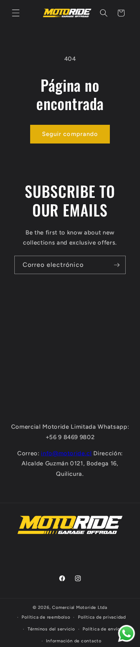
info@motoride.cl (66, 453)
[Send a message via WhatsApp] (126, 633)
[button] (15, 13)
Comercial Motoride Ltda (79, 607)
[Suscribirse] (116, 265)
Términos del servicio (51, 629)
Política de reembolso (46, 617)
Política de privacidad (102, 617)
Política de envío (101, 629)
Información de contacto (74, 640)
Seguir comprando (70, 133)
